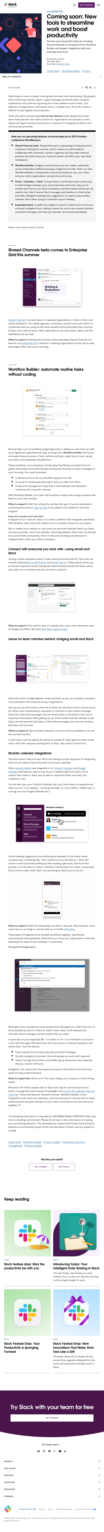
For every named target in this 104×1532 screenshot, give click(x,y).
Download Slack (26, 1509)
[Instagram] (44, 1451)
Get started (86, 5)
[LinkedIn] (90, 87)
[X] (55, 1451)
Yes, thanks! (40, 1167)
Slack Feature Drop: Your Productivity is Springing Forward (22, 1348)
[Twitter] (82, 87)
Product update (52, 1142)
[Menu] (98, 5)
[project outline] (76, 1233)
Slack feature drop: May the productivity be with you (24, 1266)
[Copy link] (94, 87)
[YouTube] (60, 1451)
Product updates (33, 1145)
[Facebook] (86, 87)
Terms (50, 1509)
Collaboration (55, 11)
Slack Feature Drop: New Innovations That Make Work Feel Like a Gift (73, 1348)
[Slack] (10, 5)
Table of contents (11, 77)
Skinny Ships (64, 64)
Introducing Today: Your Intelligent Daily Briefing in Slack (76, 1266)
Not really (64, 1167)
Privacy (42, 1509)
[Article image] (27, 1233)
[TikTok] (65, 1451)
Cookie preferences (64, 1509)
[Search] (74, 5)
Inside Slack (53, 71)
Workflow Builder (71, 71)
